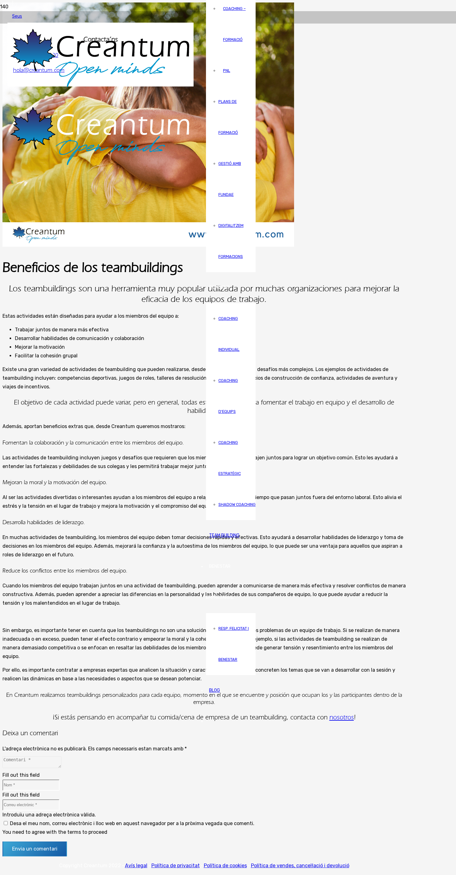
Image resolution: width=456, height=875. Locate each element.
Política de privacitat (175, 865)
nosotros (341, 717)
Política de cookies (225, 865)
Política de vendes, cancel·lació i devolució (300, 865)
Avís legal (136, 865)
